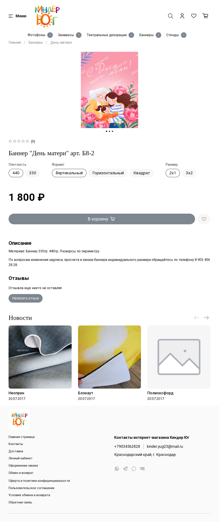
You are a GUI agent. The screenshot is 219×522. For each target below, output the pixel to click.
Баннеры (146, 35)
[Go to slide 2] (109, 131)
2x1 (172, 172)
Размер (172, 165)
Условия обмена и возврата (29, 495)
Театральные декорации (107, 35)
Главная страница (22, 437)
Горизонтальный (108, 172)
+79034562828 (127, 446)
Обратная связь (20, 502)
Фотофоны (36, 35)
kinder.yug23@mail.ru (165, 446)
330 (32, 172)
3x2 (189, 172)
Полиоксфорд (160, 392)
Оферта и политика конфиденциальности (39, 481)
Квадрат (141, 172)
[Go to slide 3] (112, 131)
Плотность (17, 165)
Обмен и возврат (21, 473)
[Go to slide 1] (106, 131)
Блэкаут (85, 392)
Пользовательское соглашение (32, 488)
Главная (15, 42)
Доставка (16, 451)
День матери (61, 42)
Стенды (172, 35)
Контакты (16, 444)
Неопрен (16, 392)
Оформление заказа (23, 465)
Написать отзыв (25, 298)
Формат (58, 165)
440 (15, 172)
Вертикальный (69, 172)
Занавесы (66, 35)
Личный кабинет (21, 458)
